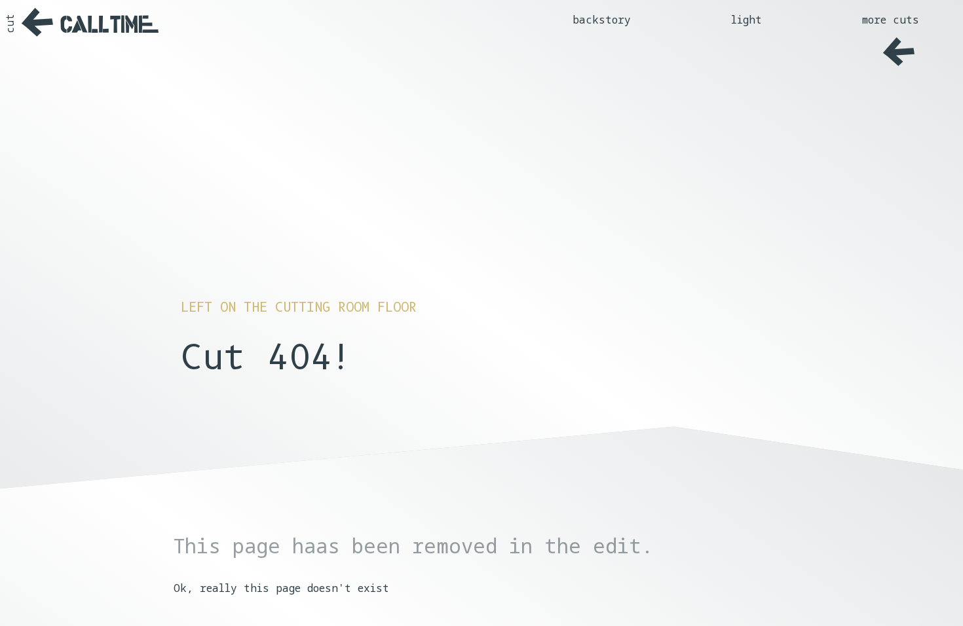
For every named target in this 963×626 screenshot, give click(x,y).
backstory (602, 19)
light (746, 19)
